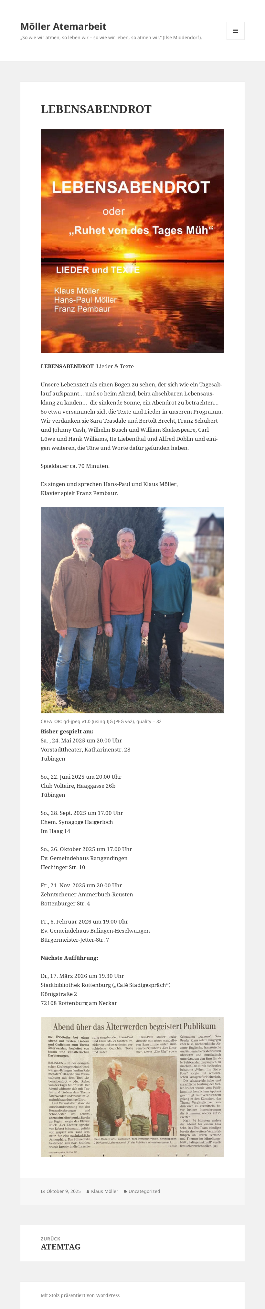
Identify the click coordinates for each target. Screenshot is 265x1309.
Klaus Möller (104, 1191)
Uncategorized (144, 1191)
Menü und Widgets (236, 39)
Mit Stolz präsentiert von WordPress (80, 1295)
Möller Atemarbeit (63, 26)
